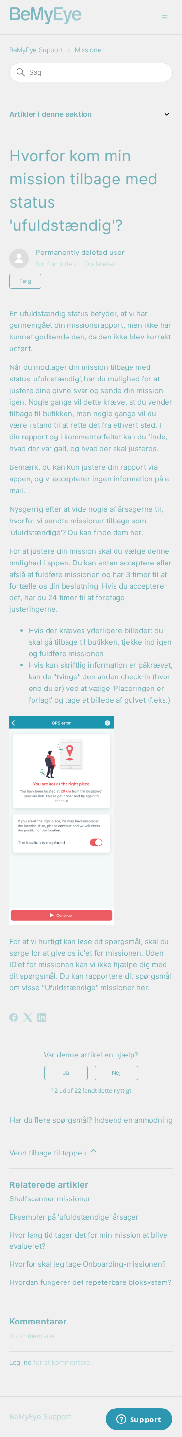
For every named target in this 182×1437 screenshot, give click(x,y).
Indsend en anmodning (133, 1120)
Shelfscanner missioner (50, 1198)
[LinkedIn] (41, 1017)
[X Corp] (27, 1017)
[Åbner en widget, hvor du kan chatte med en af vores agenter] (138, 1420)
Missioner (89, 50)
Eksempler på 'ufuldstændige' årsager (74, 1217)
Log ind (20, 1362)
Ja (66, 1072)
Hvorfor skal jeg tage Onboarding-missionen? (87, 1263)
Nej (116, 1072)
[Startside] (45, 22)
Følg (25, 280)
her (135, 532)
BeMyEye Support (36, 50)
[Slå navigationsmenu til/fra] (165, 17)
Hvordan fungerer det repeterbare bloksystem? (90, 1282)
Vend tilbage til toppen (48, 1152)
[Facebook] (13, 1017)
